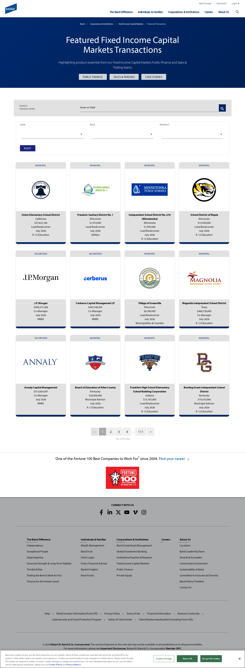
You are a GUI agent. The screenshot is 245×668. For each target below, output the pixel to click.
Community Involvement (194, 563)
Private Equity (124, 575)
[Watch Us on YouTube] (127, 512)
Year (22, 124)
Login (234, 3)
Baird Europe (205, 3)
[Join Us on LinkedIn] (110, 512)
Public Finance (93, 77)
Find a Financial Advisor (94, 563)
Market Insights (89, 569)
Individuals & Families (150, 12)
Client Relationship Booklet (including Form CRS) (166, 619)
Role (92, 124)
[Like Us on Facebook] (101, 512)
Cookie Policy (55, 664)
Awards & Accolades (191, 557)
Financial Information (159, 613)
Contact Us (186, 587)
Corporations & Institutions (183, 12)
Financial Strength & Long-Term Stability (49, 563)
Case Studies (153, 77)
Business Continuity (189, 613)
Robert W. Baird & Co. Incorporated (70, 644)
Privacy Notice (73, 664)
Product (164, 124)
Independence (35, 545)
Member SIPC (173, 648)
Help (47, 613)
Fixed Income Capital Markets (130, 24)
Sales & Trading (124, 77)
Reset (27, 148)
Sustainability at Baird (192, 569)
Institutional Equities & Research (134, 557)
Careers (209, 12)
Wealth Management (92, 545)
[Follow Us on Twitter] (118, 512)
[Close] (239, 658)
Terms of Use (133, 613)
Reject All (187, 658)
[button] (237, 12)
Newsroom (221, 3)
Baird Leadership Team (192, 551)
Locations (185, 545)
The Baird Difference (121, 12)
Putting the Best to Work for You (44, 575)
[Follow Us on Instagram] (144, 512)
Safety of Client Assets (120, 619)
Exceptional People (37, 551)
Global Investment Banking (132, 551)
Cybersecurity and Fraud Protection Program (76, 619)
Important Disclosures (113, 648)
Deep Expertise (35, 557)
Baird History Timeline (192, 581)
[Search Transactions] (222, 108)
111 (141, 431)
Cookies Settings (164, 658)
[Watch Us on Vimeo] (135, 512)
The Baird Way (34, 569)
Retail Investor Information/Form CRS (77, 613)
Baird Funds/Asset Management (134, 545)
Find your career (172, 458)
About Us (223, 12)
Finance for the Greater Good (43, 581)
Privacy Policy (112, 613)
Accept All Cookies (211, 658)
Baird (82, 24)
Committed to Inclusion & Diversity (199, 575)
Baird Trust (86, 551)
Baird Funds (87, 575)
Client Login (87, 557)
